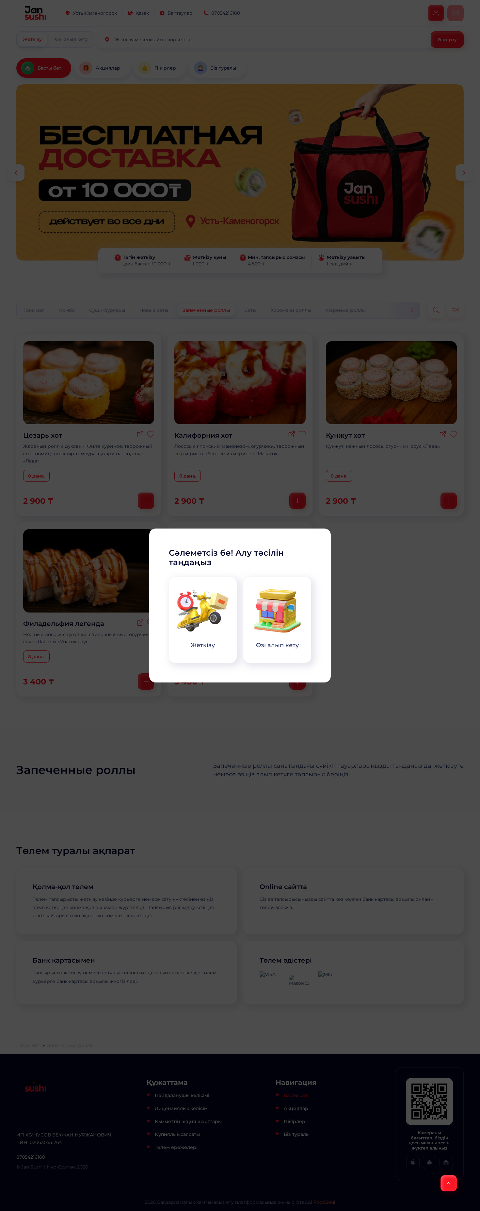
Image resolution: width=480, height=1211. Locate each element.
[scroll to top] (448, 1183)
